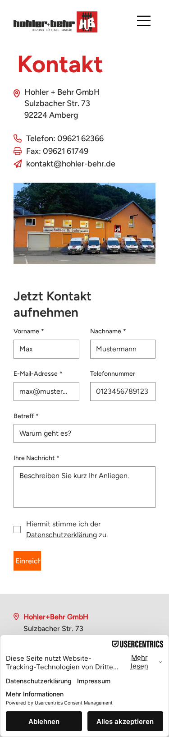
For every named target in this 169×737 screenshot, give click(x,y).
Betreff (26, 416)
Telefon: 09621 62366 (65, 138)
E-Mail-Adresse (38, 374)
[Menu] (144, 20)
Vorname (29, 331)
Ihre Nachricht (36, 458)
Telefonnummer (112, 374)
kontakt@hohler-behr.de (70, 164)
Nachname (108, 331)
